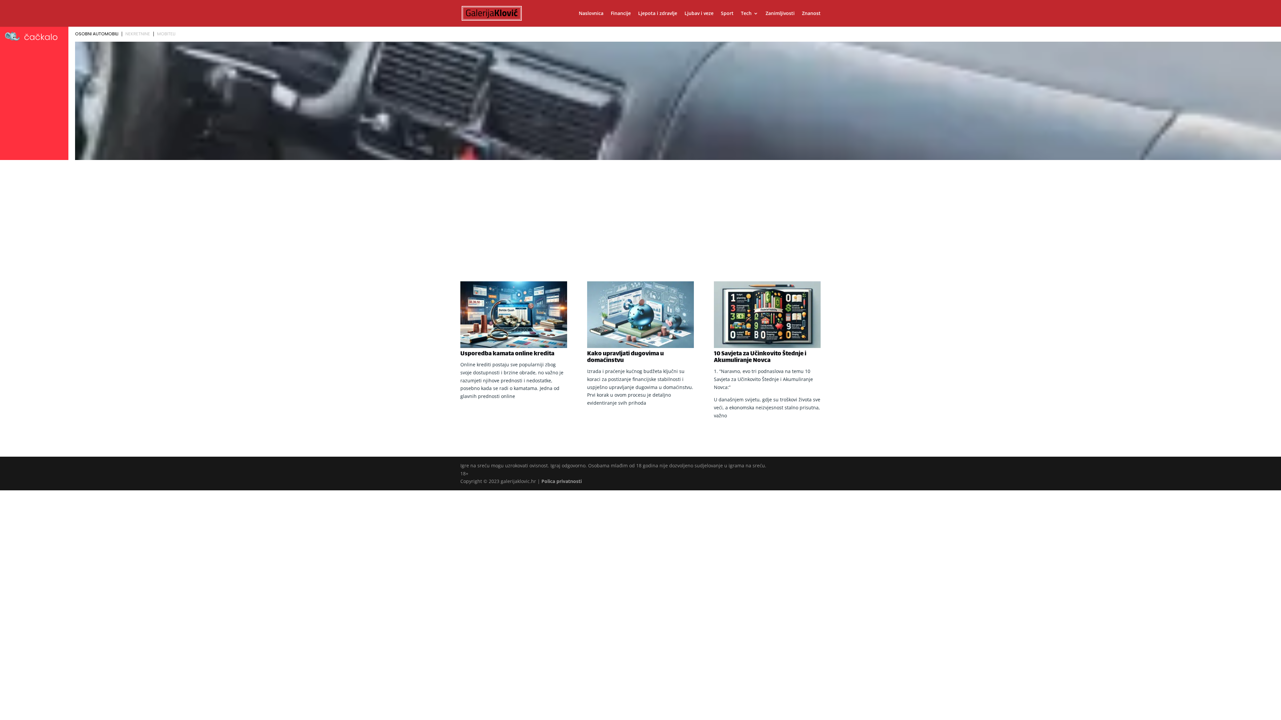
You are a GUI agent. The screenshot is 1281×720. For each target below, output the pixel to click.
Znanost (811, 13)
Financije (621, 13)
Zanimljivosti (780, 13)
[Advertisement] (640, 212)
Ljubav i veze (699, 13)
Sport (727, 13)
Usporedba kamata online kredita (507, 354)
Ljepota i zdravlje (657, 13)
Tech (746, 13)
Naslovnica (591, 13)
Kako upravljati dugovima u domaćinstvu (625, 357)
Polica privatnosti (561, 481)
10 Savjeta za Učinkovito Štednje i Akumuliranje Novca (760, 357)
